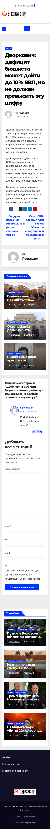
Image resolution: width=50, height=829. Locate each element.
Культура (21, 661)
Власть (8, 48)
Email (8, 539)
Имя (8, 526)
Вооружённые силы (26, 630)
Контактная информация (15, 771)
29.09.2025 (14, 673)
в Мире (10, 353)
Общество (20, 723)
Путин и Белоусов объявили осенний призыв (23, 636)
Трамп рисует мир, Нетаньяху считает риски (23, 699)
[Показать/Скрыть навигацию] (27, 28)
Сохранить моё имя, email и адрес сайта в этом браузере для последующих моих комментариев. (23, 574)
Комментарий (12, 469)
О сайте (6, 757)
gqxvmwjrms (27, 408)
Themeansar (25, 810)
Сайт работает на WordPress (15, 806)
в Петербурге (13, 323)
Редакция (24, 113)
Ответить (37, 432)
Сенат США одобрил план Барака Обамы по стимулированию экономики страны (34, 227)
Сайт (7, 553)
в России (11, 292)
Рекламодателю (10, 764)
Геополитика (21, 692)
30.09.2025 (14, 642)
